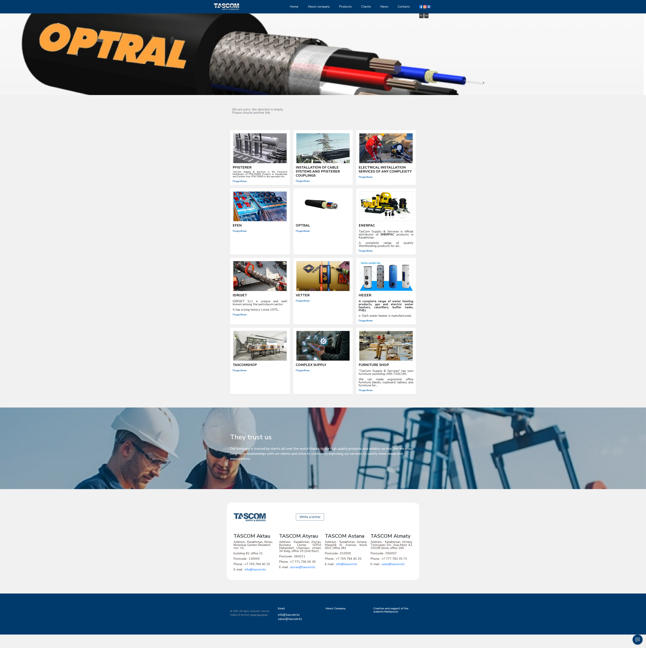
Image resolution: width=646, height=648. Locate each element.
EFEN (237, 225)
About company (319, 6)
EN (426, 15)
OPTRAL (303, 225)
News (384, 6)
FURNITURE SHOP (374, 365)
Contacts (404, 6)
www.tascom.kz (259, 614)
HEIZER (365, 295)
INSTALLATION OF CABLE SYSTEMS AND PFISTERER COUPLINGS (318, 171)
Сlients (366, 6)
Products (345, 6)
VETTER (303, 295)
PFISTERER (242, 167)
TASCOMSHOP (245, 365)
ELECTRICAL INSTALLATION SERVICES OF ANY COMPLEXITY (385, 169)
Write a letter (309, 517)
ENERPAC (367, 225)
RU (421, 15)
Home (294, 6)
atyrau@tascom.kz (302, 567)
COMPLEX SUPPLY (311, 365)
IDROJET (240, 295)
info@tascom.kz (256, 569)
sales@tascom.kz (393, 564)
